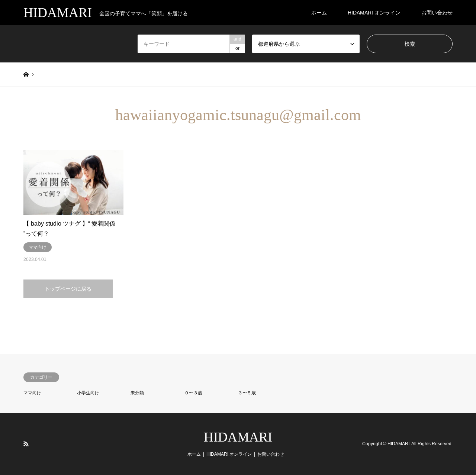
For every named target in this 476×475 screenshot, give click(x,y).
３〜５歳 (247, 392)
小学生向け (88, 392)
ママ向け (32, 392)
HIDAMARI (238, 437)
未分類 (137, 392)
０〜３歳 (193, 392)
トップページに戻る (68, 289)
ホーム (319, 13)
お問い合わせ (437, 13)
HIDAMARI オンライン (374, 13)
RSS (26, 443)
